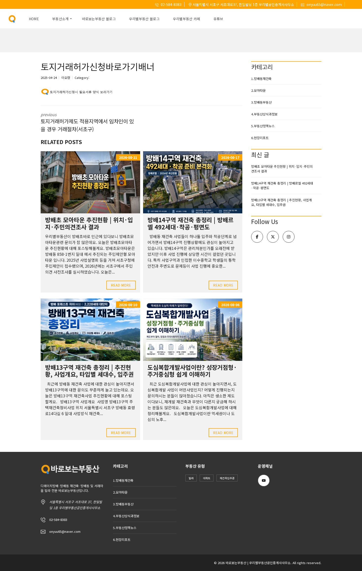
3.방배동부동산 (261, 102)
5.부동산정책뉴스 (263, 126)
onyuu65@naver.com (324, 4)
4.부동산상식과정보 (264, 114)
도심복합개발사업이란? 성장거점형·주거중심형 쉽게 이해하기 (192, 371)
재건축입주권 (227, 478)
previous (87, 122)
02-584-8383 (170, 4)
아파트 (206, 478)
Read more (121, 285)
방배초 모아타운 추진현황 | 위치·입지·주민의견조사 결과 (89, 223)
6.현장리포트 (260, 137)
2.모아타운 (258, 90)
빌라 (191, 478)
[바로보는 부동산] (12, 19)
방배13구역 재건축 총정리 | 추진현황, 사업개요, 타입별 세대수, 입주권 (89, 371)
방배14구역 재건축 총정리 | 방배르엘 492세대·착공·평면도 (190, 223)
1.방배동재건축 (261, 78)
